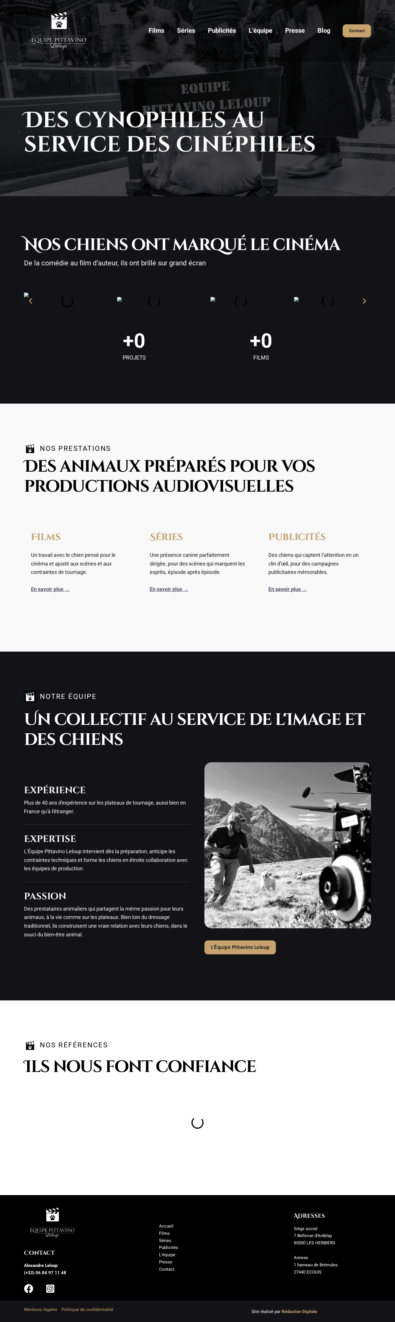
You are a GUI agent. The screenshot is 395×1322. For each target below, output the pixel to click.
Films (156, 30)
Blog (324, 30)
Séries (186, 30)
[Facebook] (28, 1288)
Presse (295, 30)
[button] (357, 30)
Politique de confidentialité (87, 1309)
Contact (166, 1269)
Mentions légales (40, 1309)
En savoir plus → (50, 589)
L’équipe (260, 30)
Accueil (166, 1226)
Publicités (222, 30)
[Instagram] (50, 1288)
